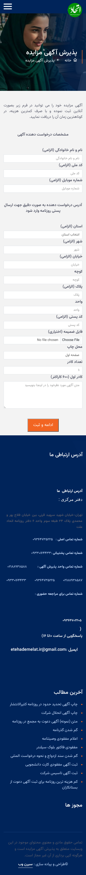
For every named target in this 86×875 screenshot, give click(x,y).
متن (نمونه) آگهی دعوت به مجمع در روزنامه (45, 722)
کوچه (78, 272)
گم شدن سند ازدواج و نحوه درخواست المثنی (44, 756)
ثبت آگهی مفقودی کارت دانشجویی (51, 765)
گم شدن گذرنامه (65, 730)
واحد (78, 302)
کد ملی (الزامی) (70, 165)
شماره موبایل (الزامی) (65, 180)
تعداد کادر (74, 362)
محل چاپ (74, 347)
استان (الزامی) (71, 227)
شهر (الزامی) (72, 242)
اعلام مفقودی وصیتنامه (60, 739)
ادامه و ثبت (43, 425)
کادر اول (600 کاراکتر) (66, 377)
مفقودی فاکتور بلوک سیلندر (57, 747)
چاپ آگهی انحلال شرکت (59, 713)
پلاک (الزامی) (72, 287)
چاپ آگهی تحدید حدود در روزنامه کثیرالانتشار (44, 704)
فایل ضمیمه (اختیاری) (65, 332)
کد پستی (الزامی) (69, 317)
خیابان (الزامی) (71, 257)
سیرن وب (25, 864)
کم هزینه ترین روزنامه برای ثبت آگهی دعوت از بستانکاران (44, 785)
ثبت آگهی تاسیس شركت (59, 773)
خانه (68, 61)
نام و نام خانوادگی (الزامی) (62, 150)
